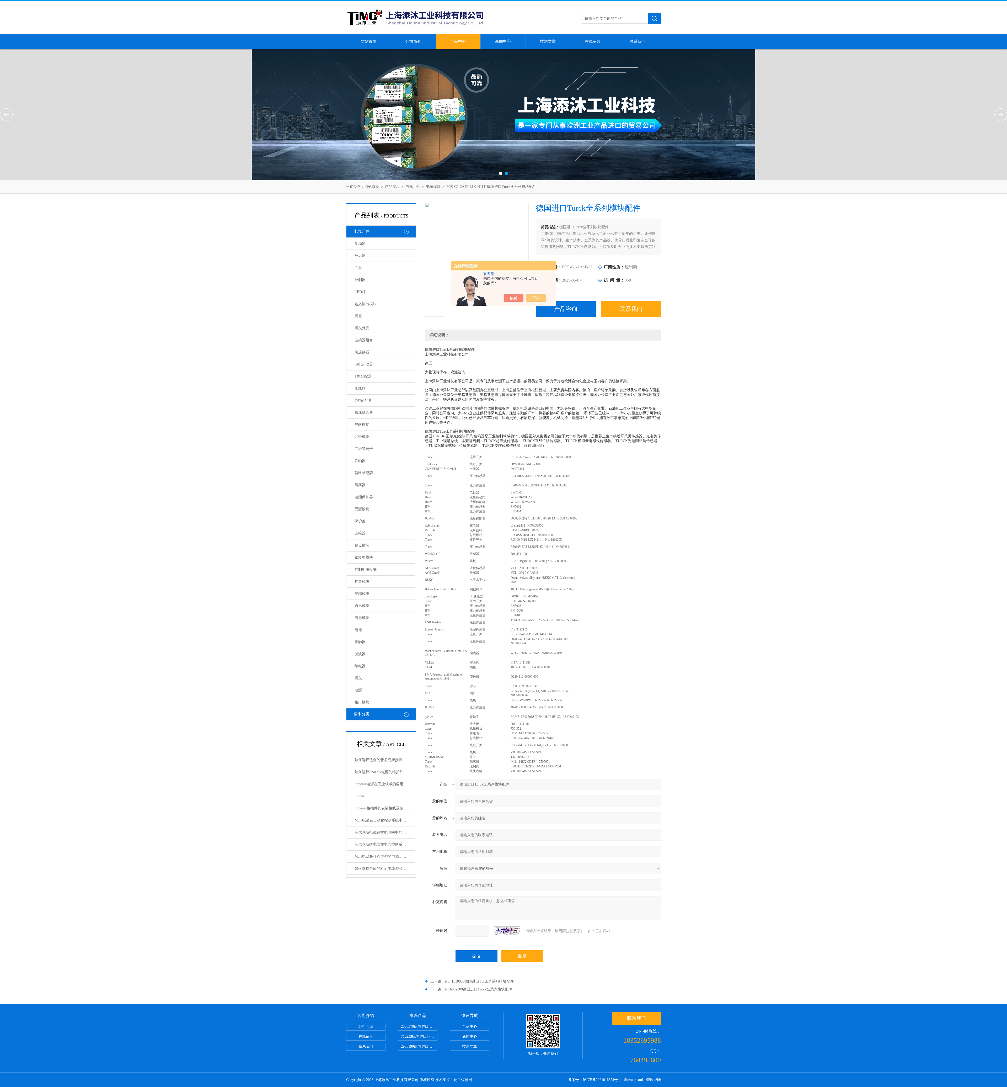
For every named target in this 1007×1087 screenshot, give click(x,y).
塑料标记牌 (364, 473)
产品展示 (392, 187)
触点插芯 (362, 545)
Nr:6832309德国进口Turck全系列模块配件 (478, 989)
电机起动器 (364, 364)
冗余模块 (362, 437)
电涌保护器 (364, 497)
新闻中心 (503, 41)
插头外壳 (362, 328)
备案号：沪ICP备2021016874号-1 (594, 1080)
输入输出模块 (366, 304)
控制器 (360, 280)
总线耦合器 (364, 413)
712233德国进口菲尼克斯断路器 (419, 1036)
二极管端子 (364, 449)
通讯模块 (362, 606)
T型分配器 (363, 376)
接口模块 (362, 702)
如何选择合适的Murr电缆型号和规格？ (385, 869)
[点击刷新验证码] (507, 930)
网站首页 (368, 41)
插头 (358, 678)
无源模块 (362, 509)
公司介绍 (365, 1026)
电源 (358, 690)
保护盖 (360, 521)
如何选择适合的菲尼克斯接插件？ (382, 760)
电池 (358, 630)
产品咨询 (565, 309)
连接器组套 (364, 340)
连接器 (360, 533)
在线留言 (593, 41)
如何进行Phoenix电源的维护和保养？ (384, 772)
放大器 (360, 256)
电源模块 (433, 187)
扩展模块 (362, 582)
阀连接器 (362, 352)
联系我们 (637, 41)
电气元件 (412, 187)
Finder (359, 796)
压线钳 (360, 388)
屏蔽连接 (362, 425)
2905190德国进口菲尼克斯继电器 (419, 1046)
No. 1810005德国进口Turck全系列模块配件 (479, 981)
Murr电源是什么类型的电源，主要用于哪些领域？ (385, 856)
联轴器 (360, 461)
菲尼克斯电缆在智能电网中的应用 (382, 832)
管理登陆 (653, 1080)
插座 (358, 316)
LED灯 (360, 292)
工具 (358, 268)
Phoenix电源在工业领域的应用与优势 (384, 784)
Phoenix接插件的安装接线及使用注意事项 (385, 808)
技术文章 (548, 41)
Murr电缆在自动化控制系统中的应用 (384, 820)
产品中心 (458, 41)
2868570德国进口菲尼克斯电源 (419, 1026)
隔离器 (360, 485)
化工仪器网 (463, 1080)
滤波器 (360, 654)
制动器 (360, 244)
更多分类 (361, 714)
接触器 (360, 642)
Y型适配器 (363, 400)
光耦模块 (362, 594)
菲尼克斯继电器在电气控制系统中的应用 (385, 844)
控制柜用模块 (366, 569)
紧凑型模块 (364, 557)
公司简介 (413, 41)
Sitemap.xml (633, 1080)
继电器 (360, 666)
